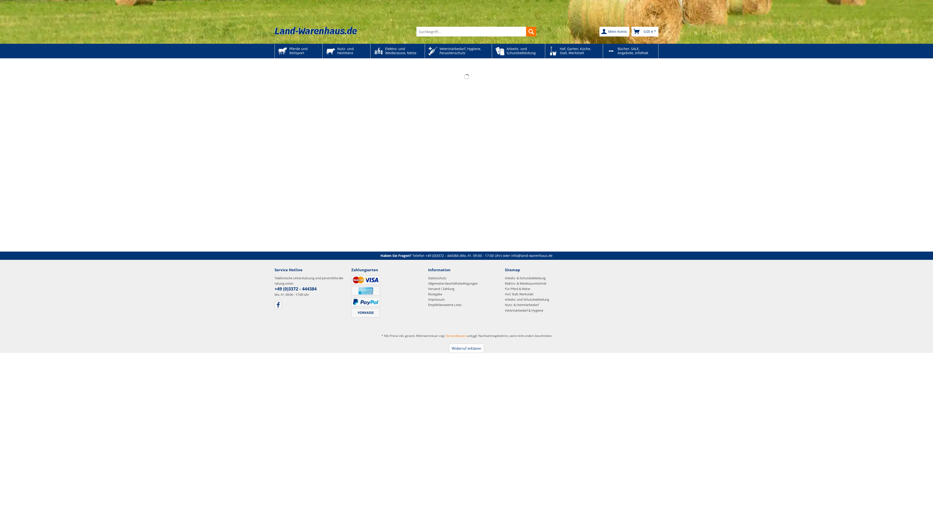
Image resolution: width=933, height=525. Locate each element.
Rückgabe (435, 294)
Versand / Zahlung (441, 289)
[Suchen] (531, 31)
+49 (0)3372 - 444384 (442, 255)
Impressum (436, 299)
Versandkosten (456, 336)
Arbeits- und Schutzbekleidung (527, 299)
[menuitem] (476, 31)
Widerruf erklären (466, 348)
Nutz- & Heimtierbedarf (522, 305)
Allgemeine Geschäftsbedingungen (453, 283)
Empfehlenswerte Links (445, 305)
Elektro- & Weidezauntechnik (525, 283)
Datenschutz (437, 278)
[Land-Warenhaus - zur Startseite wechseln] (316, 31)
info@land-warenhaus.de (532, 255)
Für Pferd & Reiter (517, 289)
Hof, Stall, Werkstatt (519, 294)
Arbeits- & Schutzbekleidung (525, 278)
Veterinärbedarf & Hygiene (524, 310)
